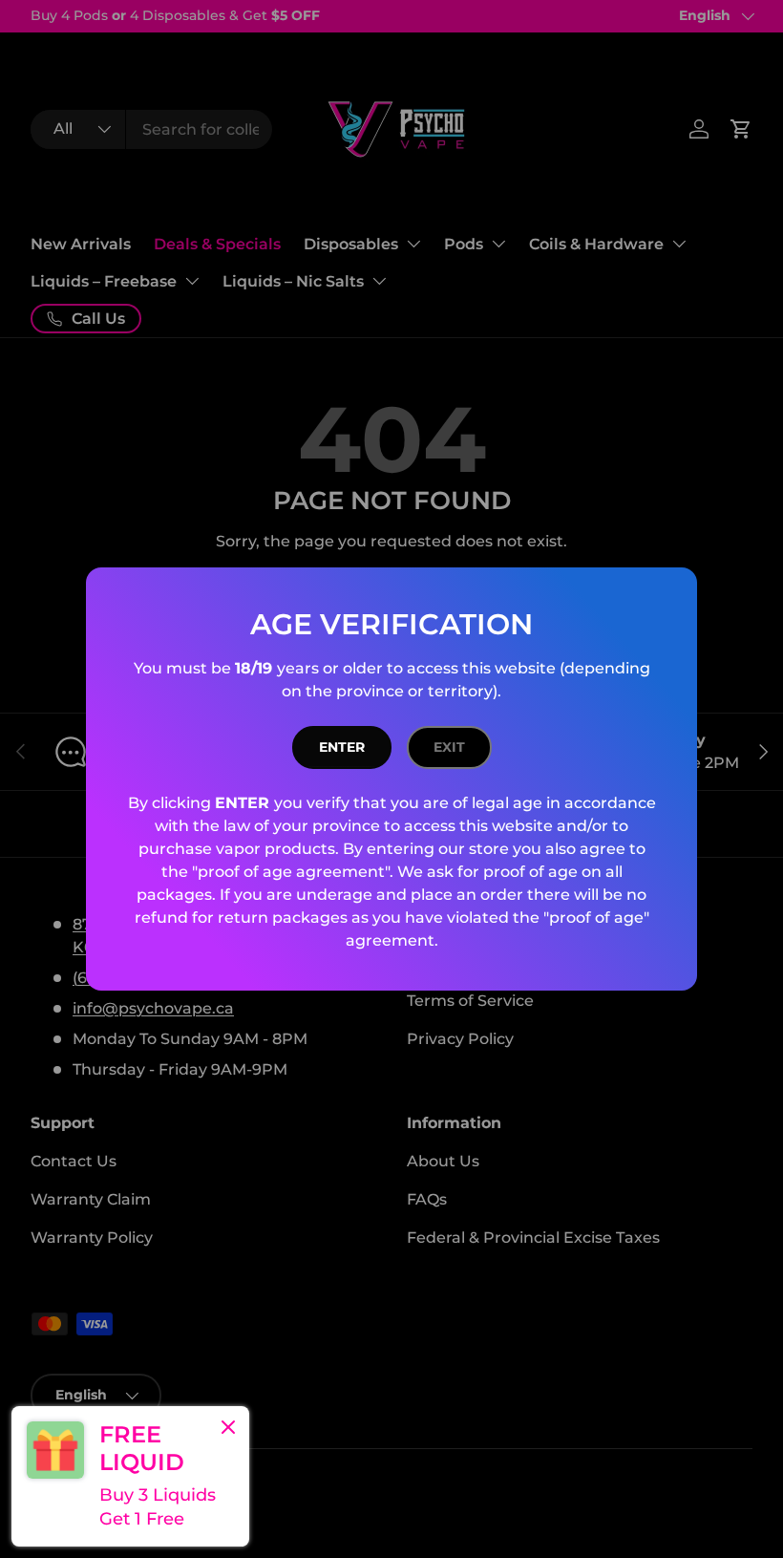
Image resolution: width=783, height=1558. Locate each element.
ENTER (342, 747)
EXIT (449, 747)
